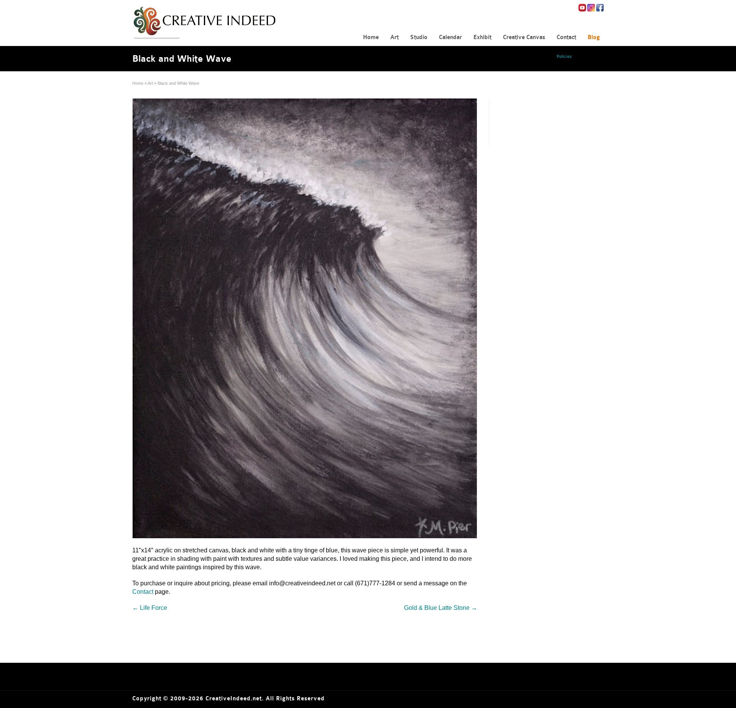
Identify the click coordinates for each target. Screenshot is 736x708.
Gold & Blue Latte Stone (440, 608)
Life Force (149, 608)
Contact (142, 591)
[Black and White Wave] (304, 318)
